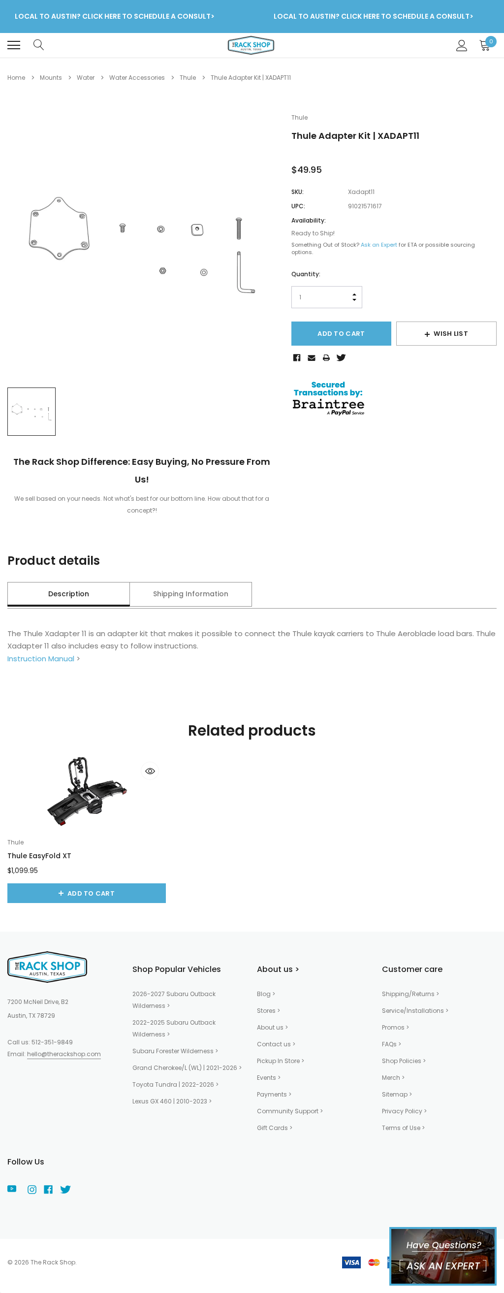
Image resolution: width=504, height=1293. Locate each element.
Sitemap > (397, 1094)
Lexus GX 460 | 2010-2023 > (172, 1101)
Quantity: (305, 274)
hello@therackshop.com (64, 1054)
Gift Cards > (274, 1128)
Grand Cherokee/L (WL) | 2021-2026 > (187, 1068)
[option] (142, 243)
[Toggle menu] (13, 45)
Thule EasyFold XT (39, 856)
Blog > (266, 994)
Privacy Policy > (404, 1111)
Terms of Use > (403, 1128)
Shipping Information (190, 594)
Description (68, 594)
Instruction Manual (40, 658)
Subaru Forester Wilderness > (175, 1051)
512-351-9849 (52, 1042)
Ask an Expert (379, 245)
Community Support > (290, 1111)
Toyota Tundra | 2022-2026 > (175, 1084)
